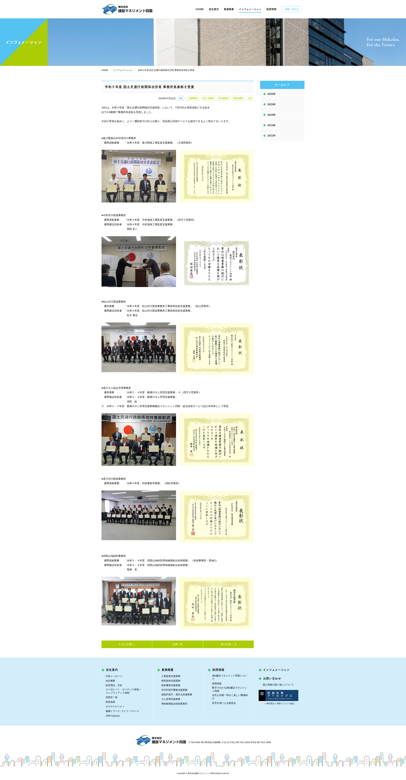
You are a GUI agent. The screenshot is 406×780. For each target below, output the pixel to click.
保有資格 (110, 702)
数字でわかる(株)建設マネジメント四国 (229, 689)
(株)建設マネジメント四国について (229, 677)
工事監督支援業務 (170, 676)
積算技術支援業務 (170, 680)
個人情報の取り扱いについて (278, 684)
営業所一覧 (112, 697)
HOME (200, 9)
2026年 (271, 94)
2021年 (271, 135)
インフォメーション (250, 9)
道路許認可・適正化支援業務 (176, 694)
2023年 (271, 125)
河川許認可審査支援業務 (174, 689)
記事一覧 (178, 644)
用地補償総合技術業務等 (174, 703)
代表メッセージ (114, 676)
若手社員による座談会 (224, 703)
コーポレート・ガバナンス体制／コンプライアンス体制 (123, 691)
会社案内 (214, 9)
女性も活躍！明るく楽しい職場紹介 (230, 697)
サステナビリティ (115, 706)
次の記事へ (128, 644)
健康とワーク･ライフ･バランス (122, 711)
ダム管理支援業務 (170, 699)
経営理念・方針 (114, 685)
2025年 (271, 104)
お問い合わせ (292, 9)
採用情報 (271, 9)
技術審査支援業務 (170, 685)
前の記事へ (227, 644)
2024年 (271, 115)
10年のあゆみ (113, 715)
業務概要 (229, 9)
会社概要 (110, 680)
